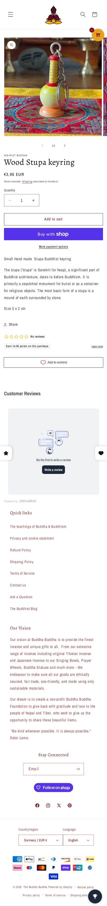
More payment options (53, 246)
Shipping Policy (21, 561)
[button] (10, 14)
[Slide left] (42, 145)
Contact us (18, 585)
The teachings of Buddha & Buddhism (38, 526)
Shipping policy (79, 895)
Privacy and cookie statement (32, 538)
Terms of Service (22, 573)
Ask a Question (21, 596)
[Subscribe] (77, 769)
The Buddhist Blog (24, 608)
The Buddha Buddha (35, 887)
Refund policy (85, 887)
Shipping (27, 181)
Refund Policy (20, 550)
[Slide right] (64, 145)
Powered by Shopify (60, 887)
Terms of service (55, 895)
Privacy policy (31, 895)
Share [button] (13, 324)
